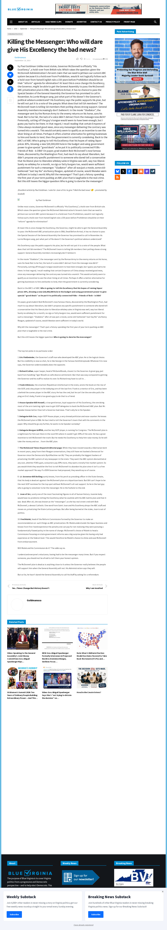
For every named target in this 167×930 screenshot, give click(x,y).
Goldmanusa (20, 57)
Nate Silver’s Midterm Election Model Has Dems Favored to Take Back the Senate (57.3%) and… (92, 656)
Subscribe (14, 914)
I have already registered (83, 925)
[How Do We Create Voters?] (92, 678)
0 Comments (98, 59)
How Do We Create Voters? (89, 692)
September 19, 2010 (22, 60)
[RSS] (117, 177)
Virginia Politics (15, 34)
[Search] (155, 22)
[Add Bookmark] (10, 100)
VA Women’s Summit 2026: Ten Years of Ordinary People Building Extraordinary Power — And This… (22, 695)
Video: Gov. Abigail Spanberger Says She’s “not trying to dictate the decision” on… (56, 695)
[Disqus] (57, 740)
